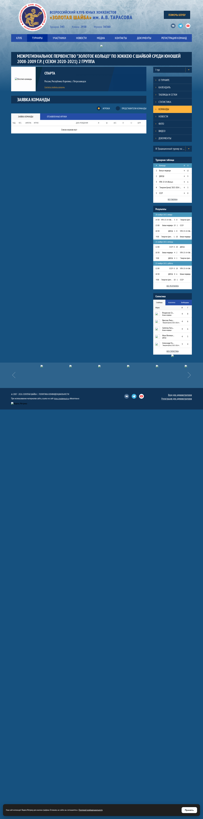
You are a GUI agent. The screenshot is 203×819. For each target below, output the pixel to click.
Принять (189, 810)
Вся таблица (172, 199)
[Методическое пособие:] (62, 366)
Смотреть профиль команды (54, 87)
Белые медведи (165, 170)
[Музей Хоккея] (149, 366)
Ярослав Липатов (168, 320)
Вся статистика (173, 351)
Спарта (49, 73)
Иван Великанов (168, 335)
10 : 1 (176, 279)
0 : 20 (176, 247)
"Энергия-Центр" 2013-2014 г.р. (170, 187)
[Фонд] (120, 366)
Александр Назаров (168, 343)
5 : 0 (175, 219)
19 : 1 (176, 225)
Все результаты (173, 286)
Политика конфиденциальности (54, 394)
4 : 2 (175, 252)
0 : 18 (176, 268)
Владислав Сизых (168, 312)
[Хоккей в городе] (91, 366)
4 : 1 (175, 258)
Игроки (106, 108)
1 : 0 (175, 231)
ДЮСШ (161, 176)
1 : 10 (176, 236)
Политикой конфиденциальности (91, 810)
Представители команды (134, 108)
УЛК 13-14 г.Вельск (166, 181)
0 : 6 (175, 274)
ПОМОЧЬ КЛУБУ (177, 14)
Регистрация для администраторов (176, 398)
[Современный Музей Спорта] (178, 366)
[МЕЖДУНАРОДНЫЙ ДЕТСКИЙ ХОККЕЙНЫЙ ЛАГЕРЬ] (34, 366)
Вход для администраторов (180, 395)
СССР (161, 193)
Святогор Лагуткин (168, 328)
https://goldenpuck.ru (61, 398)
